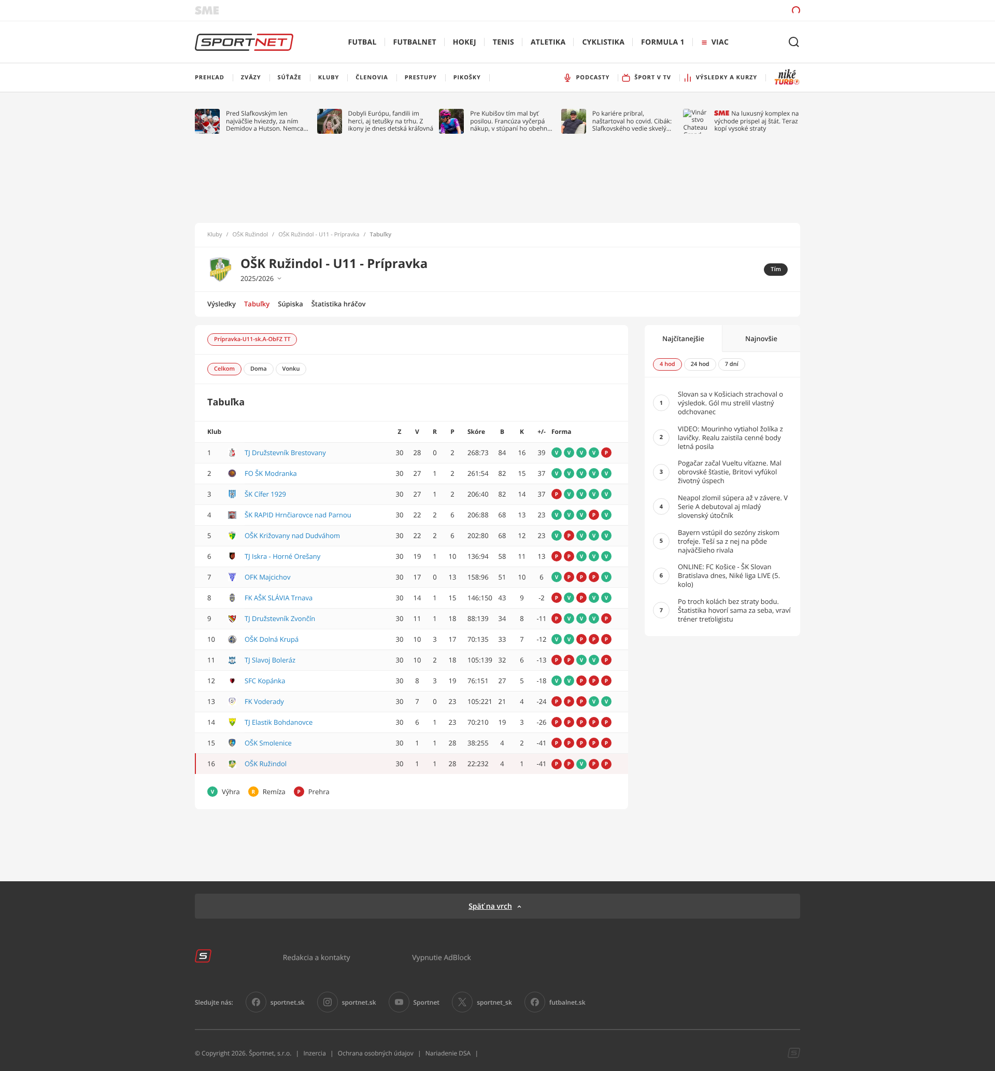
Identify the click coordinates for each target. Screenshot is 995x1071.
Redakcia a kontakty (316, 957)
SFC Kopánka (265, 680)
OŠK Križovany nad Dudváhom (292, 535)
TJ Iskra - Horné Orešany (282, 556)
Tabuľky (256, 303)
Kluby (214, 234)
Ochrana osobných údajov (376, 1053)
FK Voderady (264, 701)
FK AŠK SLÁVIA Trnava (278, 597)
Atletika (548, 42)
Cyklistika (603, 42)
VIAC (720, 42)
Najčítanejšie (683, 338)
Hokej (464, 42)
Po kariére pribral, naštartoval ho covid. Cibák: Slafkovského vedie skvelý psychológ (632, 121)
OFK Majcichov (267, 577)
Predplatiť (721, 10)
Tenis (503, 42)
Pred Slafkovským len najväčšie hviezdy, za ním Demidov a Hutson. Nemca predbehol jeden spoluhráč (265, 121)
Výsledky (221, 303)
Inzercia (314, 1053)
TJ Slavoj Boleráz (270, 660)
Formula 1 (663, 42)
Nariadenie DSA (448, 1053)
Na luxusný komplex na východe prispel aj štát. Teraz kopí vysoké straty (756, 121)
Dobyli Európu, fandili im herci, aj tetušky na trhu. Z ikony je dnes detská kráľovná (391, 121)
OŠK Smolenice (268, 743)
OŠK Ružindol (250, 234)
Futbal (362, 42)
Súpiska (290, 303)
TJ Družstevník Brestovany (285, 452)
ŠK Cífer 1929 (265, 494)
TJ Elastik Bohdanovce (278, 722)
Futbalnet (414, 42)
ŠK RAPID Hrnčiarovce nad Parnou (298, 514)
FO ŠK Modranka (271, 473)
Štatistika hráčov (338, 303)
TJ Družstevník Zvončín (280, 618)
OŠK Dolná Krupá (271, 639)
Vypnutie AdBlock (441, 957)
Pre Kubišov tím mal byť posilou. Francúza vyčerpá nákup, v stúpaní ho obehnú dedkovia (510, 121)
